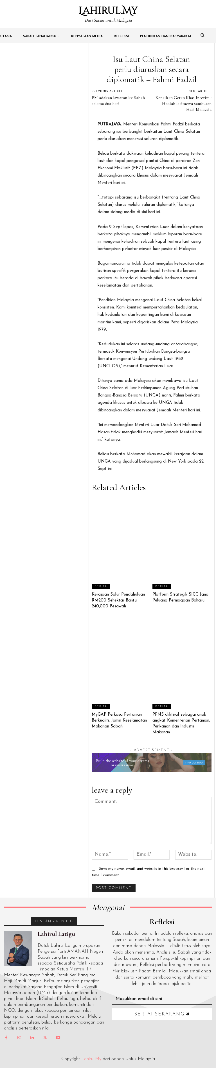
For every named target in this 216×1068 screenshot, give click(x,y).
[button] (202, 35)
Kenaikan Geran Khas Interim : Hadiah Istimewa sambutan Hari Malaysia (184, 103)
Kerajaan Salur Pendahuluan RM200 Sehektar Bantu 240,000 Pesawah (118, 600)
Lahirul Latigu (56, 934)
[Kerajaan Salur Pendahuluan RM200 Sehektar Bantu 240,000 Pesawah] (121, 544)
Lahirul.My (91, 1059)
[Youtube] (58, 1038)
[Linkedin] (32, 1038)
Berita (100, 586)
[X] (45, 1038)
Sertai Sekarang (159, 1014)
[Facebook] (6, 1038)
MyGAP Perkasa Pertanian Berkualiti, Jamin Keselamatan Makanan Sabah (119, 721)
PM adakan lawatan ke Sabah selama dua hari (118, 100)
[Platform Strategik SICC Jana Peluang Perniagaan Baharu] (182, 544)
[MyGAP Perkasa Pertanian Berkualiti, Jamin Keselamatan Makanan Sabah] (121, 664)
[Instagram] (19, 1038)
